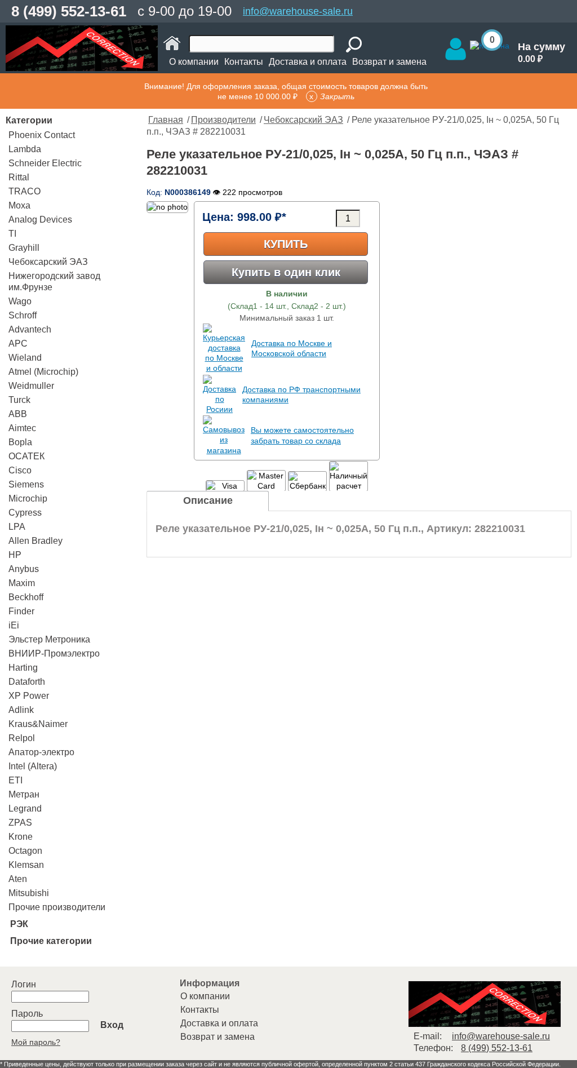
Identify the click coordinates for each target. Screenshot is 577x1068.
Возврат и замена (389, 62)
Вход (111, 1025)
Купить (286, 244)
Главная (165, 120)
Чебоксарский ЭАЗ (303, 120)
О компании (194, 62)
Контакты (243, 62)
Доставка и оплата (308, 62)
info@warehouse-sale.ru (298, 11)
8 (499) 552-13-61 (68, 11)
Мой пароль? (35, 1042)
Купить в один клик (286, 272)
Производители (223, 120)
